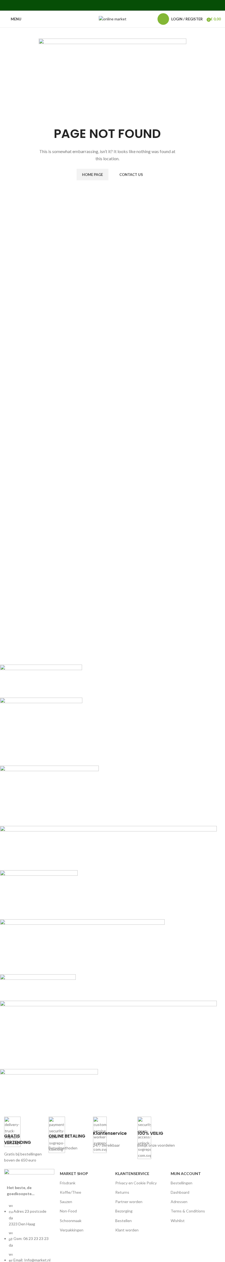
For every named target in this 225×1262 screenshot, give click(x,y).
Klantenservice (132, 1173)
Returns (122, 1192)
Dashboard (180, 1192)
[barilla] (108, 886)
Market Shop (74, 1173)
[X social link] (98, 5)
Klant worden (127, 1230)
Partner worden (128, 1201)
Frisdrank (67, 1183)
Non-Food (68, 1211)
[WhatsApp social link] (126, 5)
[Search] (150, 19)
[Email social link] (105, 5)
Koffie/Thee (70, 1192)
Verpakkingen (71, 1230)
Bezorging (124, 1211)
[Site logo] (112, 18)
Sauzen (66, 1201)
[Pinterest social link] (112, 5)
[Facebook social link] (91, 5)
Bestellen (123, 1220)
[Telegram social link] (133, 5)
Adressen (179, 1201)
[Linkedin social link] (119, 5)
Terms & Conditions (188, 1211)
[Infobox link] (23, 1140)
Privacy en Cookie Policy (136, 1183)
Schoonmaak (70, 1220)
